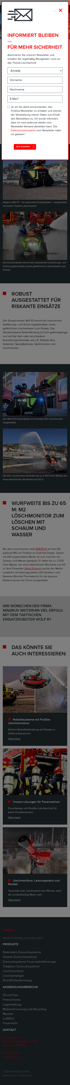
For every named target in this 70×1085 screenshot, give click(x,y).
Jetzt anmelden (23, 146)
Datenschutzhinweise (23, 130)
